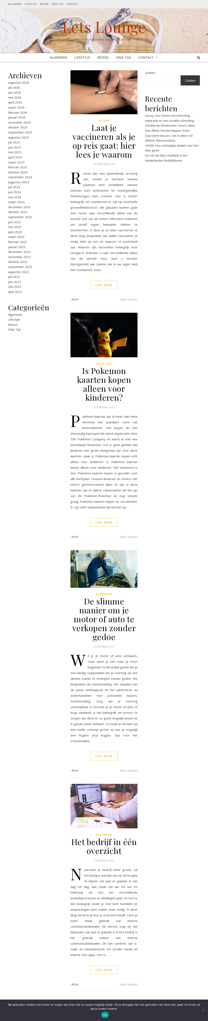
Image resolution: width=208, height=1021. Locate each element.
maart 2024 (16, 202)
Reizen (44, 3)
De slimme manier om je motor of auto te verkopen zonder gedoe (104, 619)
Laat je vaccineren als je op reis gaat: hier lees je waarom (104, 141)
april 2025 (15, 157)
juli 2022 (14, 277)
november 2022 (19, 257)
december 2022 (19, 252)
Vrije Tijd (57, 3)
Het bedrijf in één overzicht (104, 846)
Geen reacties (129, 299)
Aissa (75, 299)
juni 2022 (14, 282)
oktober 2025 (17, 127)
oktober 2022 (17, 262)
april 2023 (15, 232)
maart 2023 (16, 237)
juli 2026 (14, 87)
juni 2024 (14, 192)
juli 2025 (14, 142)
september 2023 (20, 217)
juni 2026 (14, 92)
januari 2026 (16, 117)
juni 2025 (14, 147)
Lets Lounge (104, 26)
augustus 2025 (18, 137)
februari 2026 (17, 112)
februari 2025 (17, 167)
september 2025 (20, 132)
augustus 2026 (18, 82)
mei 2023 (14, 227)
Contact (72, 3)
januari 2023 (16, 247)
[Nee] (203, 1010)
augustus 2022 (18, 272)
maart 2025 (16, 162)
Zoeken (150, 73)
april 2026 (15, 102)
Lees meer (104, 285)
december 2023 (19, 207)
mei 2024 (14, 197)
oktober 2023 (17, 212)
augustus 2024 (18, 182)
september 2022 (20, 267)
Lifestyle (30, 3)
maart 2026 (16, 107)
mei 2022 (14, 287)
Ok (105, 1015)
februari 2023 (17, 242)
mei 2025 (14, 152)
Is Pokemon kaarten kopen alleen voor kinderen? (104, 384)
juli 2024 (14, 187)
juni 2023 (14, 222)
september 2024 (20, 177)
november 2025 (19, 122)
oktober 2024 (17, 172)
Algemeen (15, 3)
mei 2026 (14, 97)
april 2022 (15, 292)
